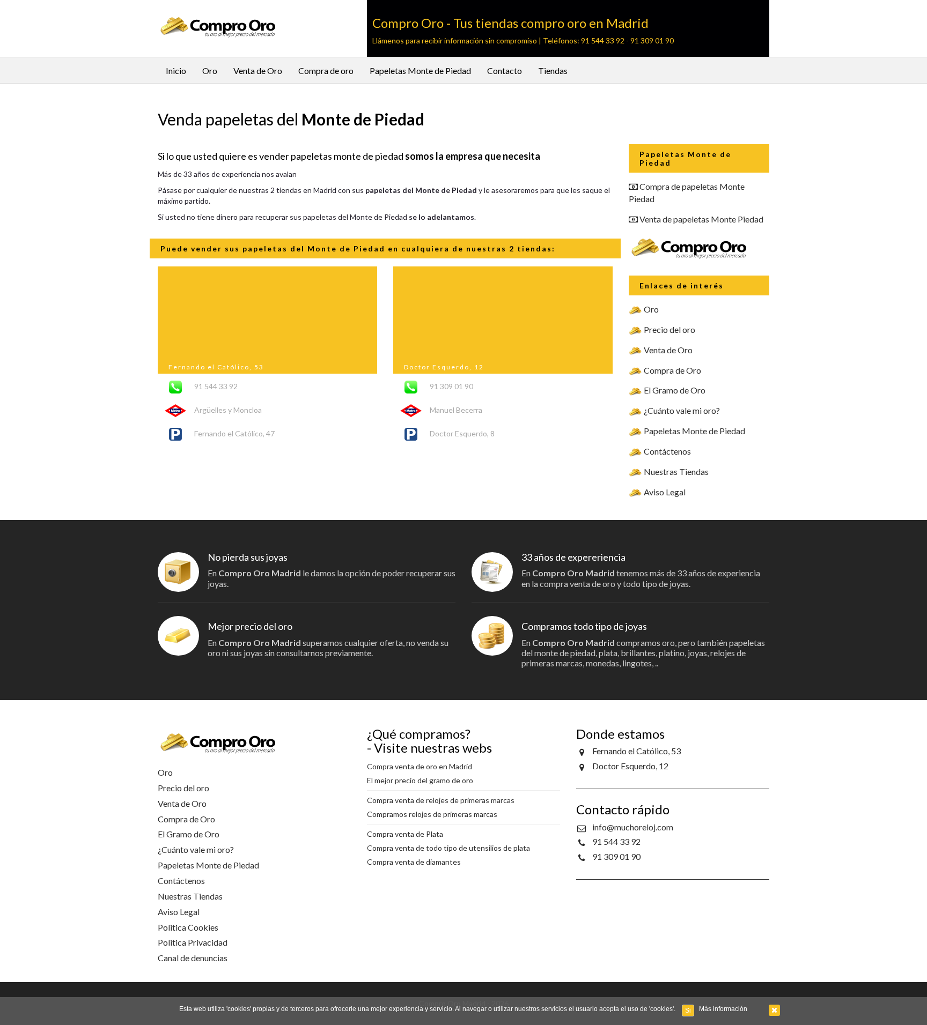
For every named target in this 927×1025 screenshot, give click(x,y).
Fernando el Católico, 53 (216, 367)
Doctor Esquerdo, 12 (444, 367)
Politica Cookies (188, 927)
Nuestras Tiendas (676, 471)
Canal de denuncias (192, 958)
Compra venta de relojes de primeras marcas (440, 800)
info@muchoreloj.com (632, 827)
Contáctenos (667, 451)
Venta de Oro (257, 70)
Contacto (504, 70)
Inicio (176, 70)
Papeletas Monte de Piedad (420, 70)
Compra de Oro (672, 370)
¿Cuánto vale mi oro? (682, 410)
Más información (723, 1009)
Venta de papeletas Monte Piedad (701, 219)
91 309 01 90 (616, 856)
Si (688, 1010)
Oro (209, 70)
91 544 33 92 (616, 841)
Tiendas (553, 70)
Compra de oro (326, 70)
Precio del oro (669, 329)
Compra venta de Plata (405, 833)
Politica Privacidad (192, 942)
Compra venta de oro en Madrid (419, 766)
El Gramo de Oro (674, 390)
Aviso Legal (665, 492)
